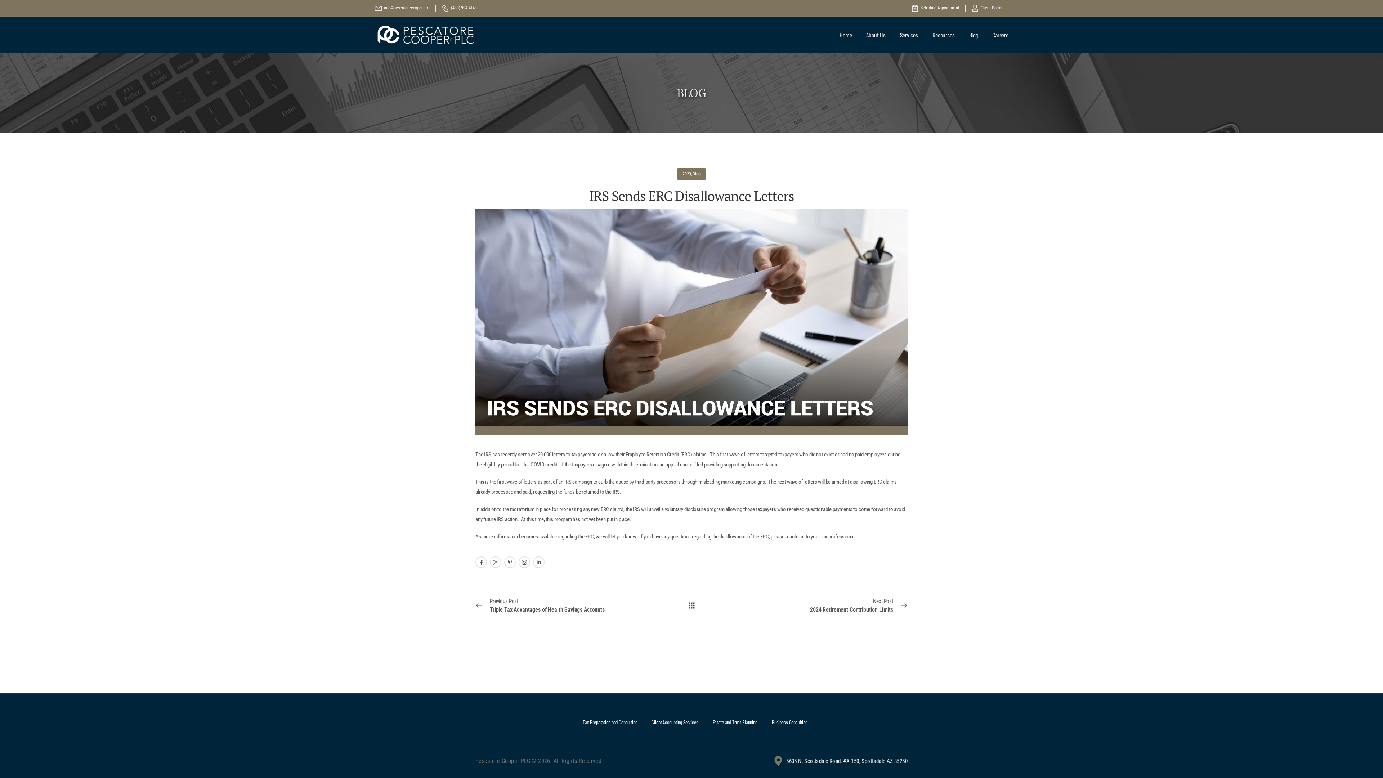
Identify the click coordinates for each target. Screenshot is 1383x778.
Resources (943, 35)
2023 (686, 173)
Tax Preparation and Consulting (610, 722)
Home (846, 35)
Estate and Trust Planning (735, 722)
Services (909, 35)
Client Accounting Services (675, 722)
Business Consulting (789, 722)
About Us (876, 35)
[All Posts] (691, 605)
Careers (1000, 35)
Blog (973, 35)
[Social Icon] (481, 562)
